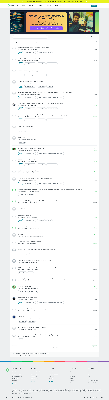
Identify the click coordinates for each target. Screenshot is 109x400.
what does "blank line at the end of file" (29, 59)
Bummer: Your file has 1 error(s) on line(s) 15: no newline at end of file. (37, 249)
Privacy (17, 397)
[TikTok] (99, 397)
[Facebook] (90, 397)
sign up (26, 355)
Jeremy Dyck (34, 161)
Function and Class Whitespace (55, 75)
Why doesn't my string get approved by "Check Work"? (33, 327)
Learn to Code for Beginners (37, 371)
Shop (89, 378)
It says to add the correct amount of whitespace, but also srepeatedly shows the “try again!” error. (45, 92)
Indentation (50, 86)
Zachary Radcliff (35, 116)
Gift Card (72, 382)
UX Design (14, 380)
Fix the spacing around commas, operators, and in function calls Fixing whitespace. (40, 103)
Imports (49, 52)
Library (31, 5)
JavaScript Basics (53, 371)
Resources (58, 5)
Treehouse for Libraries (93, 382)
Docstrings (22, 131)
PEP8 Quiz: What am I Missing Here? (27, 160)
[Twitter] (84, 397)
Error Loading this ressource (26, 286)
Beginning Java (34, 378)
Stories (71, 378)
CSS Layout (51, 378)
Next (94, 346)
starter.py (20, 234)
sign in (21, 355)
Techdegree (39, 5)
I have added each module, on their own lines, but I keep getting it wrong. (38, 335)
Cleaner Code (44, 42)
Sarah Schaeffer (35, 150)
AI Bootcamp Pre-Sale (32, 1)
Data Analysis (15, 378)
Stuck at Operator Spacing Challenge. (28, 171)
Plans (23, 5)
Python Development (17, 376)
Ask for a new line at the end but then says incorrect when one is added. (37, 268)
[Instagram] (96, 397)
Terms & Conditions (10, 397)
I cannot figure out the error (25, 70)
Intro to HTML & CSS (53, 374)
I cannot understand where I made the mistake (30, 81)
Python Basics (52, 376)
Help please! (21, 208)
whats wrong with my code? (25, 126)
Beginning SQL (34, 376)
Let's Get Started (32, 291)
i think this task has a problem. (26, 227)
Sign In (86, 5)
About (71, 371)
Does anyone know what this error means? (29, 241)
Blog (71, 374)
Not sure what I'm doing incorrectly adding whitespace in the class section (38, 201)
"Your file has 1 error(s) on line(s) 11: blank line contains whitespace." (36, 178)
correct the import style (24, 215)
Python (25, 42)
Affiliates (90, 374)
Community (49, 5)
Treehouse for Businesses (94, 385)
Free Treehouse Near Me (93, 380)
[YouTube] (87, 397)
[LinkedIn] (93, 397)
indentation (21, 316)
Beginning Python (35, 374)
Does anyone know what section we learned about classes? (34, 260)
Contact (71, 380)
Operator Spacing (52, 63)
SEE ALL (14, 383)
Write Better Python (34, 42)
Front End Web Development (19, 371)
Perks (89, 376)
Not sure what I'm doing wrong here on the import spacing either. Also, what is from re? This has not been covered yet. (50, 189)
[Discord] (102, 397)
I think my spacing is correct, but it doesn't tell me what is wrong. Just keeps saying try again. (43, 115)
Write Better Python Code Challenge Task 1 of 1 (31, 148)
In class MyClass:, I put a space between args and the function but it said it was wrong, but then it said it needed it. (49, 279)
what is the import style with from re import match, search (33, 47)
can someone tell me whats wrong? (27, 297)
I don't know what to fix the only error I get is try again (33, 309)
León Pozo (33, 172)
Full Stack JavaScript (17, 374)
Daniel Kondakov (35, 60)
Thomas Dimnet (34, 288)
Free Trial (94, 5)
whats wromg (21, 137)
